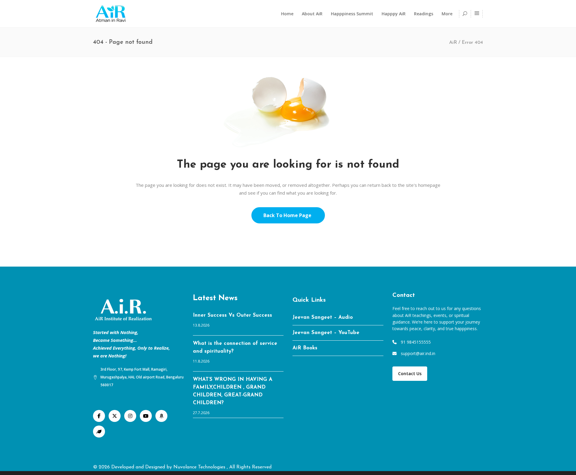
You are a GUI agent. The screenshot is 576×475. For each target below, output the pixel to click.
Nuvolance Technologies (200, 467)
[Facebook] (99, 416)
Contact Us (410, 373)
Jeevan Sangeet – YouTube (325, 332)
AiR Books (304, 348)
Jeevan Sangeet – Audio (322, 317)
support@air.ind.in (418, 353)
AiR (453, 42)
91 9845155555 (416, 342)
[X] (115, 416)
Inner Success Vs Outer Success (232, 315)
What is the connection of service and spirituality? (235, 347)
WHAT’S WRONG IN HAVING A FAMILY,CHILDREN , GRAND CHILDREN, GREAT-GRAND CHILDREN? (232, 391)
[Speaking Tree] (99, 432)
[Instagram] (130, 416)
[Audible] (161, 416)
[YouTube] (146, 416)
